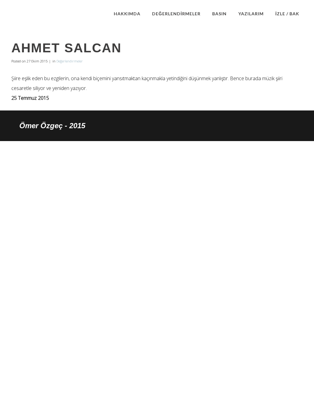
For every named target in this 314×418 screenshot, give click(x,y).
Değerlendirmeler (69, 61)
